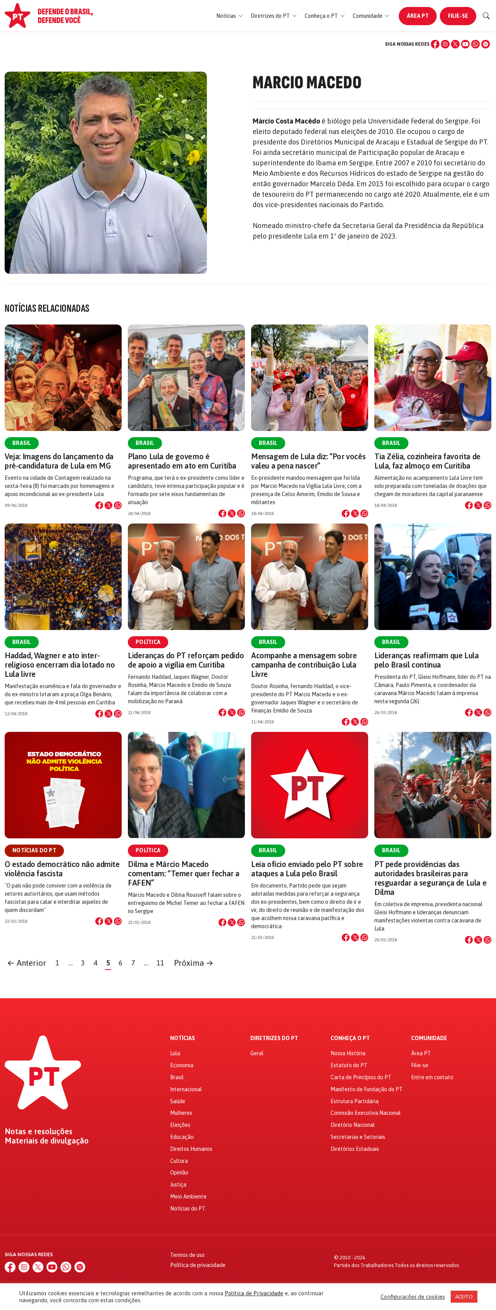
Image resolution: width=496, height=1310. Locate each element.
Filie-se (458, 16)
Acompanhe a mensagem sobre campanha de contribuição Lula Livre (304, 664)
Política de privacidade (198, 1265)
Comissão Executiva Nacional (366, 1113)
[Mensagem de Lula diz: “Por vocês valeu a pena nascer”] (309, 377)
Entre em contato (432, 1077)
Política (148, 642)
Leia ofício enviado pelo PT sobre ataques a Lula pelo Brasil (307, 869)
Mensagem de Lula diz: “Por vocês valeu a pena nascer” (308, 461)
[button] (229, 16)
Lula (175, 1053)
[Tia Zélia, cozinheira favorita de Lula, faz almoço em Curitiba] (432, 377)
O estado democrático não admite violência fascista (62, 869)
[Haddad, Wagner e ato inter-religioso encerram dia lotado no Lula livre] (63, 577)
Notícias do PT (34, 850)
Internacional (186, 1089)
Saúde (177, 1101)
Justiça (178, 1184)
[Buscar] (486, 16)
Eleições (180, 1125)
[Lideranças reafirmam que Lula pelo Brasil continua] (432, 577)
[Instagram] (445, 44)
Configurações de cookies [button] (413, 1296)
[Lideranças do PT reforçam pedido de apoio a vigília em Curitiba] (186, 577)
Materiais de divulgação (47, 1141)
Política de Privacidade (254, 1293)
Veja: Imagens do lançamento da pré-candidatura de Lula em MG (59, 461)
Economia (181, 1065)
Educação (182, 1137)
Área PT (418, 16)
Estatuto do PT (349, 1065)
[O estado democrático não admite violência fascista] (63, 785)
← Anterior (26, 962)
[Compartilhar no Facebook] (99, 505)
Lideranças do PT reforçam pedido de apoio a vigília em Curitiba (186, 660)
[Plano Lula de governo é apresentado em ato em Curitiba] (186, 377)
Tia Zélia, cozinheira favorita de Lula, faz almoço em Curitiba (427, 461)
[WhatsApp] (475, 44)
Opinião (179, 1172)
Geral (257, 1053)
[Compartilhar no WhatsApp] (118, 505)
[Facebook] (435, 44)
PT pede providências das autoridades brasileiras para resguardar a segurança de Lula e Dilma (430, 878)
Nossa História (348, 1053)
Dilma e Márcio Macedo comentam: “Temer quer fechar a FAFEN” (183, 873)
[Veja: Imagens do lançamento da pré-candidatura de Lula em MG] (63, 377)
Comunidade (429, 1038)
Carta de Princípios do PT (361, 1077)
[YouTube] (465, 44)
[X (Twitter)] (455, 44)
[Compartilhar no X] (108, 505)
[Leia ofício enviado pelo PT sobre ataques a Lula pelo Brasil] (309, 785)
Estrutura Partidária (355, 1101)
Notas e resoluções (38, 1131)
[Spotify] (485, 44)
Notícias (182, 1038)
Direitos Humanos (191, 1149)
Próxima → (194, 962)
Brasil (21, 443)
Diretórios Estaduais (355, 1149)
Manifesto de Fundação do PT (367, 1089)
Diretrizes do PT (274, 1038)
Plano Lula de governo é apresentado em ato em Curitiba (182, 461)
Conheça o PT (350, 1038)
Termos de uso (187, 1255)
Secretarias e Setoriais (358, 1137)
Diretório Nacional (353, 1125)
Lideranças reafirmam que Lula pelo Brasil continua (426, 660)
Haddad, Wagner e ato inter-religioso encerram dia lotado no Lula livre (60, 664)
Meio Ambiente (188, 1196)
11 (160, 963)
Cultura (179, 1161)
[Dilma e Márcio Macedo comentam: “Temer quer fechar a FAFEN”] (186, 785)
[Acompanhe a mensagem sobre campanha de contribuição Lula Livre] (309, 577)
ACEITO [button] (464, 1297)
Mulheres (181, 1113)
